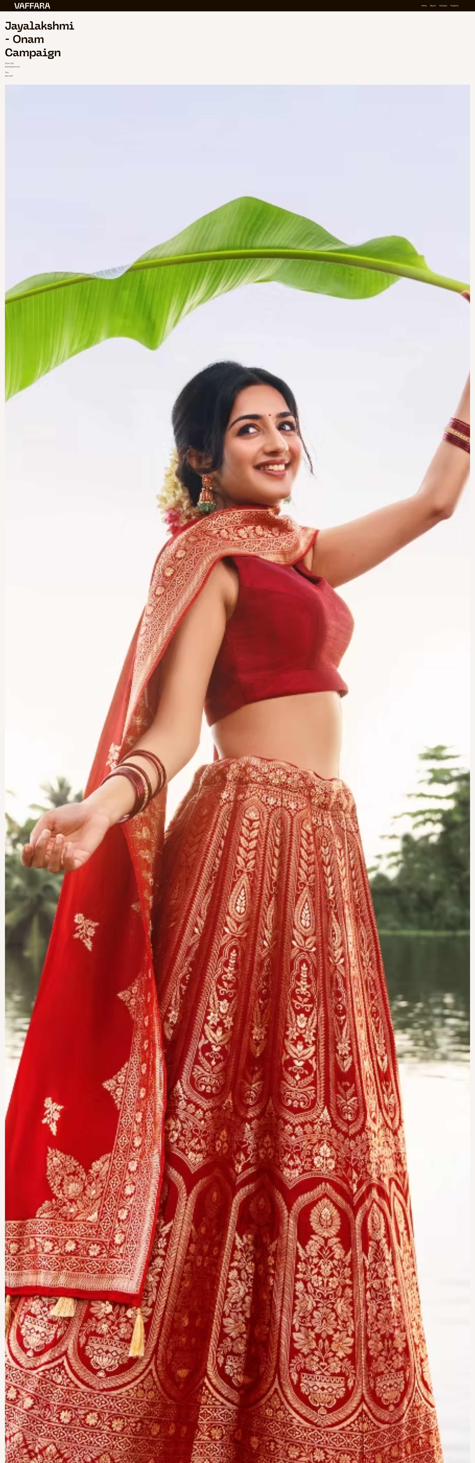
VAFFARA (32, 5)
